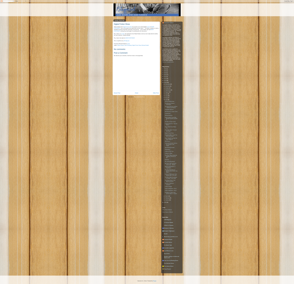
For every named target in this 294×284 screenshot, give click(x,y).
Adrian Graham (120, 45)
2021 (165, 70)
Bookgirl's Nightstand (169, 231)
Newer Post (117, 93)
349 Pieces (167, 141)
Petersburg (167, 149)
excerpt (122, 33)
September (167, 90)
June (166, 95)
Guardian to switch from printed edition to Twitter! (171, 193)
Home (136, 93)
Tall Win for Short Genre (170, 121)
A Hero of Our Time (169, 151)
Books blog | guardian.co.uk (171, 236)
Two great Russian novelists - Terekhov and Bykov (171, 107)
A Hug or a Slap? (168, 153)
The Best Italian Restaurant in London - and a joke (171, 178)
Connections (167, 113)
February (167, 198)
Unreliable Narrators (169, 109)
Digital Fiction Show (127, 26)
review (148, 26)
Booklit (165, 233)
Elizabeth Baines (168, 242)
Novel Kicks (167, 253)
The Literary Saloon (168, 266)
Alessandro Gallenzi (169, 22)
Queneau (167, 159)
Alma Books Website (167, 209)
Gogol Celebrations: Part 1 (171, 190)
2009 (165, 82)
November (167, 86)
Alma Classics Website (167, 212)
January (167, 200)
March (166, 196)
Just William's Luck (168, 250)
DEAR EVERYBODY (130, 38)
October (167, 88)
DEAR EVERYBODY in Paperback (170, 167)
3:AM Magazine (167, 219)
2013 (165, 74)
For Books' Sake (168, 245)
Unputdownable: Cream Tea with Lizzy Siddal (171, 135)
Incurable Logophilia (169, 248)
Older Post (156, 93)
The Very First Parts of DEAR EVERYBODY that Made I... (171, 171)
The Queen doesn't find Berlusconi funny (170, 181)
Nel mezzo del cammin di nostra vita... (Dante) (170, 164)
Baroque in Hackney (169, 228)
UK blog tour (126, 40)
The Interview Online (169, 263)
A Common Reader (168, 222)
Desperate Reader (168, 239)
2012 (165, 76)
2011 (165, 78)
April (166, 99)
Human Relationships (169, 101)
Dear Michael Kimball (169, 147)
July (166, 93)
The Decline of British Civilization (169, 104)
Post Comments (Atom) (139, 96)
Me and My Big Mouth (170, 161)
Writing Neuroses (168, 115)
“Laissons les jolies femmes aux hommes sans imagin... (171, 144)
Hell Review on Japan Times (171, 111)
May (166, 97)
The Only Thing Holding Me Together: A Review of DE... (171, 156)
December (167, 84)
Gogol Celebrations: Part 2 (171, 188)
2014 (165, 72)
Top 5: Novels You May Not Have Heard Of (171, 139)
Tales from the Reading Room (171, 260)
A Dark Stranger (168, 186)
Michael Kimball (145, 45)
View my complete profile (168, 62)
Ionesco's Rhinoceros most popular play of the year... (171, 175)
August (167, 92)
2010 (165, 80)
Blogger (154, 280)
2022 (165, 69)
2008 (165, 202)
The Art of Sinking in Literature (169, 184)
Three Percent (167, 269)
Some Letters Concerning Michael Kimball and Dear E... (171, 118)
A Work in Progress (168, 225)
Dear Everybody (128, 45)
